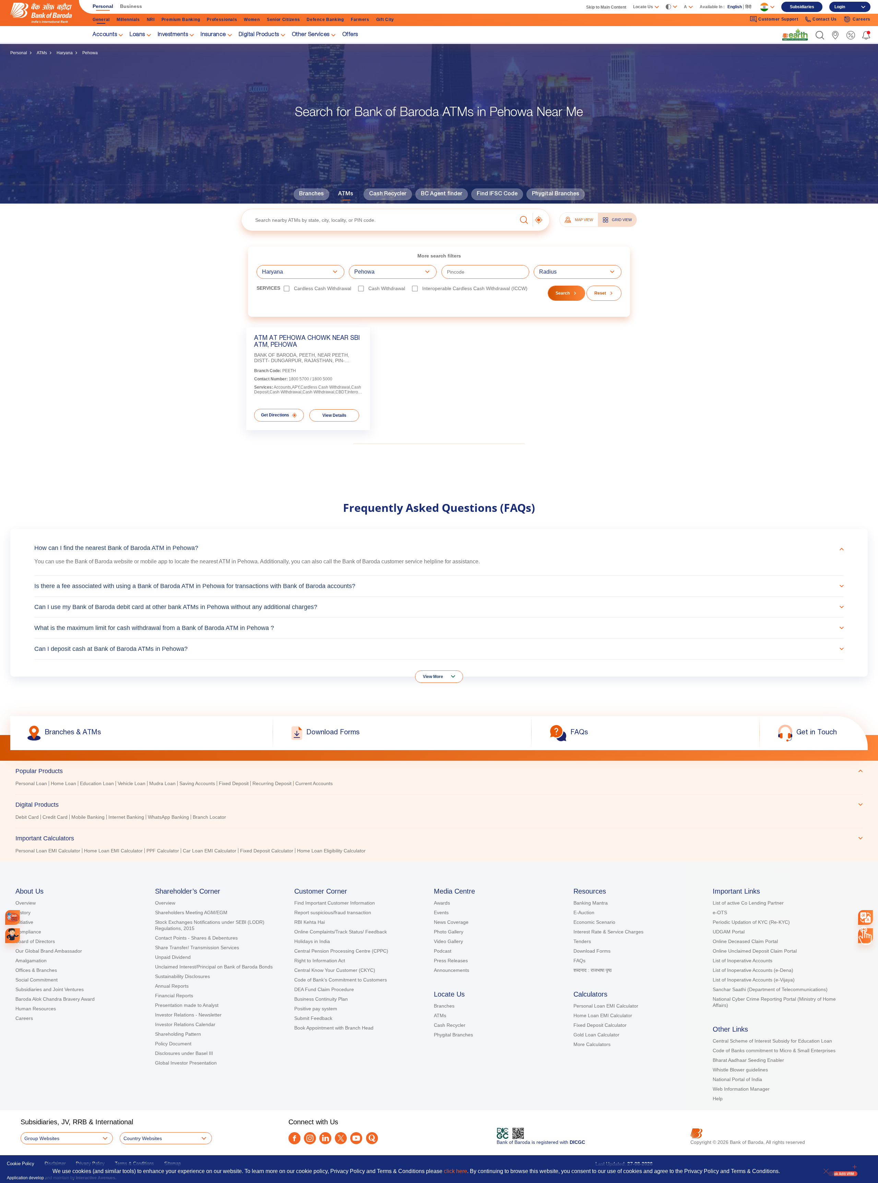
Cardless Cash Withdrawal (322, 288)
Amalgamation (31, 960)
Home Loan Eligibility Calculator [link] (331, 850)
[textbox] (379, 220)
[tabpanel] (439, 784)
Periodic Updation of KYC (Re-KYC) (751, 922)
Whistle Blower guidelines (740, 1069)
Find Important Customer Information (334, 903)
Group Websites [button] (41, 1138)
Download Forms (591, 951)
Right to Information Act (319, 960)
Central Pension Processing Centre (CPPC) (341, 951)
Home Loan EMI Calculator (602, 1015)
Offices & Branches (36, 970)
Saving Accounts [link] (197, 783)
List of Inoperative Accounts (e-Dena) (753, 970)
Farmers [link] (360, 19)
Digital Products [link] (259, 35)
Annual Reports (172, 986)
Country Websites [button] (142, 1138)
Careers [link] (861, 19)
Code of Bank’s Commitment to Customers (340, 980)
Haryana (65, 52)
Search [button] (563, 293)
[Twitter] (341, 1138)
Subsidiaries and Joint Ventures (49, 989)
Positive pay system (315, 1008)
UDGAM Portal (729, 931)
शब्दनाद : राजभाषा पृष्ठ (592, 970)
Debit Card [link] (27, 817)
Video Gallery (448, 941)
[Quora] (372, 1138)
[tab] (439, 771)
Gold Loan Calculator (596, 1034)
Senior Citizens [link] (283, 19)
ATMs (42, 52)
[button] (820, 35)
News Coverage (451, 922)
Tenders (582, 941)
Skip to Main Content (606, 7)
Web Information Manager (741, 1089)
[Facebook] (294, 1138)
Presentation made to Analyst (186, 1005)
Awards (442, 903)
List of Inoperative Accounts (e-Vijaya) (754, 980)
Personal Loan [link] (31, 783)
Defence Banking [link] (325, 19)
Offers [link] (350, 35)
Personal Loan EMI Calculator (605, 1006)
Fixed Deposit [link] (234, 783)
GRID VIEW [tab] (622, 220)
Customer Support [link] (778, 19)
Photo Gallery (448, 931)
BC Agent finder (441, 194)
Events (441, 912)
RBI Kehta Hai (309, 922)
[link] (795, 34)
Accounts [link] (105, 35)
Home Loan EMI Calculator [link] (113, 850)
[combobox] (865, 917)
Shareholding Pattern (178, 1034)
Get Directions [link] (275, 415)
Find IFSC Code (497, 194)
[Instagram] (310, 1138)
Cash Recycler (387, 194)
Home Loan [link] (63, 783)
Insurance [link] (213, 35)
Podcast (442, 951)
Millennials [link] (128, 19)
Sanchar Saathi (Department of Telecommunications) (770, 989)
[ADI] (12, 935)
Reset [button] (600, 293)
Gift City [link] (385, 19)
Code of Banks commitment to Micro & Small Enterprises (774, 1050)
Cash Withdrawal (386, 288)
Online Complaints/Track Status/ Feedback (340, 931)
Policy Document (173, 1043)
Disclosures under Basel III (184, 1053)
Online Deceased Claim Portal (745, 941)
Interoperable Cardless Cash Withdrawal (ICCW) (474, 288)
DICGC (577, 1142)
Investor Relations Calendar (185, 1024)
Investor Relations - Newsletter (188, 1015)
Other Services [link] (311, 35)
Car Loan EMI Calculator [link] (209, 850)
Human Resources (35, 1008)
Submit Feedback (313, 1018)
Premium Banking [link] (181, 19)
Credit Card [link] (55, 817)
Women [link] (252, 19)
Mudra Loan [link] (162, 783)
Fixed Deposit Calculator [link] (266, 850)
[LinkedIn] (325, 1138)
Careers (24, 1018)
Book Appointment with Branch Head (333, 1028)
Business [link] (131, 6)
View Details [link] (334, 415)
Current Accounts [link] (314, 783)
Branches (311, 194)
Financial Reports (174, 995)
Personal (18, 52)
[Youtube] (356, 1138)
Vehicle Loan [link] (131, 783)
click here (455, 1171)
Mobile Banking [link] (88, 817)
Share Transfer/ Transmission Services (197, 947)
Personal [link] (103, 6)
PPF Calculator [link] (162, 850)
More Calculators (591, 1044)
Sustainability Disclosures (182, 976)
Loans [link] (137, 35)
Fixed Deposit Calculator (600, 1025)
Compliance (28, 931)
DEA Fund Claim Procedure (324, 989)
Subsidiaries (802, 6)
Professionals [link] (222, 19)
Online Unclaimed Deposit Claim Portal (755, 951)
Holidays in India (312, 941)
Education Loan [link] (97, 783)
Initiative (24, 922)
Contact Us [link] (824, 19)
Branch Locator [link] (209, 817)
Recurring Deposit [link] (272, 783)
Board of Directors (35, 941)
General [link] (101, 19)
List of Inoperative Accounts (742, 960)
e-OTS (720, 912)
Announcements (451, 970)
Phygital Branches (555, 194)
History (23, 912)
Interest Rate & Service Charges (608, 931)
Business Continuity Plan (321, 999)
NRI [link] (151, 19)
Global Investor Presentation (186, 1063)
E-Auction (583, 912)
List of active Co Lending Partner (748, 903)
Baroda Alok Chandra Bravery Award (55, 999)
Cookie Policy (20, 1163)
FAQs (579, 960)
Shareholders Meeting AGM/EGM (191, 912)
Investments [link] (173, 35)
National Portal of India (737, 1079)
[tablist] (439, 808)
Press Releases (451, 960)
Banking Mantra (590, 903)
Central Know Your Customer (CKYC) (334, 970)
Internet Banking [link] (126, 817)
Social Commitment (36, 980)
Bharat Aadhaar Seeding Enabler (748, 1060)
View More (433, 676)
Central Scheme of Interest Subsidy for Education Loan (772, 1041)
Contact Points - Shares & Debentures (196, 938)
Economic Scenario (594, 922)
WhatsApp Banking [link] (168, 817)
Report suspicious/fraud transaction (332, 912)
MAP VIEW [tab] (584, 220)
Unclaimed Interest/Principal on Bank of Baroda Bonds (214, 966)
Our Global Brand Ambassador (48, 951)
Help (718, 1098)
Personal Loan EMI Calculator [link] (47, 850)
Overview (25, 903)
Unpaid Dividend (173, 957)
